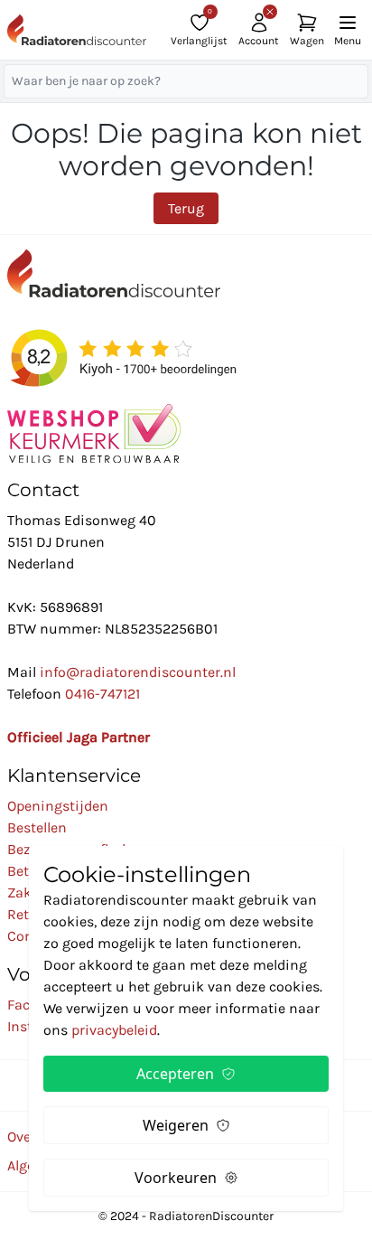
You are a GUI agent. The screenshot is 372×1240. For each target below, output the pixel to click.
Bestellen (37, 827)
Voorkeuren (176, 1178)
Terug (186, 208)
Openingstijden (57, 805)
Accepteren (175, 1074)
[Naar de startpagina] (76, 30)
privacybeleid (114, 1029)
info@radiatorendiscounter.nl (138, 672)
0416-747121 (102, 693)
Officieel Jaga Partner (78, 737)
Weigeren (176, 1125)
